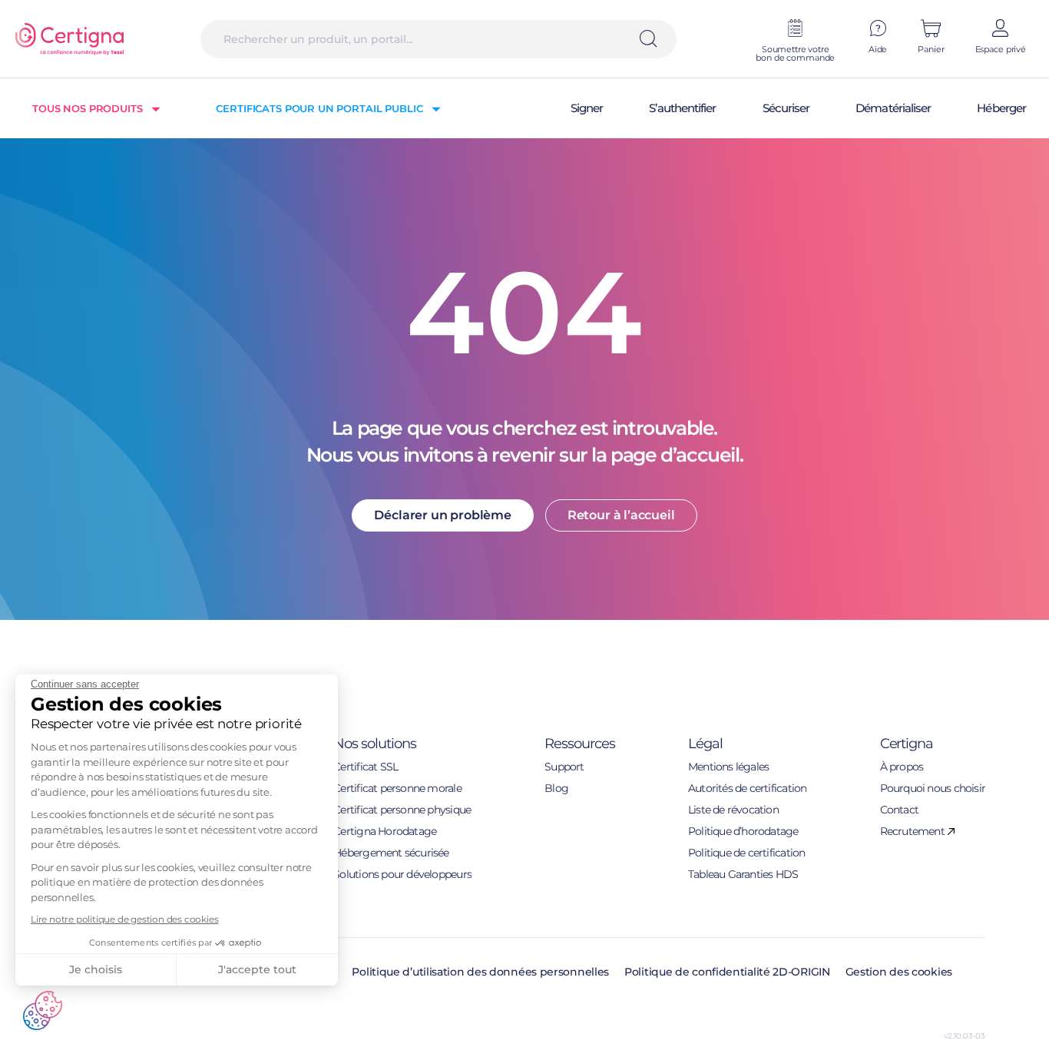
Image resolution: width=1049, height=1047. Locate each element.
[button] (42, 1010)
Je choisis (95, 969)
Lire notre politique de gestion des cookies (124, 919)
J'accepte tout (257, 969)
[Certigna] (69, 39)
